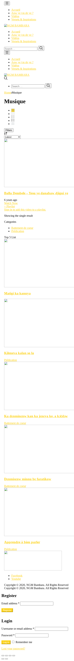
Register (7, 610)
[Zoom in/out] (13, 655)
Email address (10, 603)
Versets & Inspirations (23, 19)
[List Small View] (12, 123)
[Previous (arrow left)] (2, 658)
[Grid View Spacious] (12, 113)
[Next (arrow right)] (6, 658)
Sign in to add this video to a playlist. (25, 209)
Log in (6, 642)
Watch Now (11, 203)
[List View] (13, 120)
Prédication (17, 231)
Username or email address (17, 628)
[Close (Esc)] (2, 655)
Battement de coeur (22, 227)
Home (7, 92)
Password (8, 635)
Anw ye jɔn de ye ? (22, 13)
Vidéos (15, 16)
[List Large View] (13, 117)
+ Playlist (9, 206)
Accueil (15, 9)
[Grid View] (13, 110)
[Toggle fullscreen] (10, 655)
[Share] (6, 655)
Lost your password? (13, 648)
